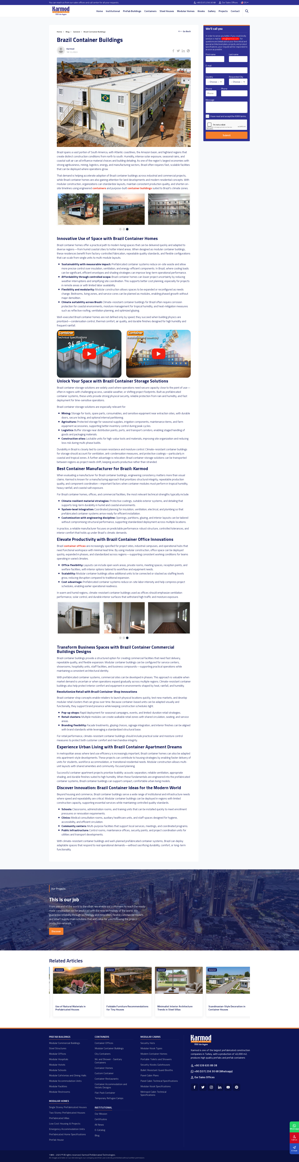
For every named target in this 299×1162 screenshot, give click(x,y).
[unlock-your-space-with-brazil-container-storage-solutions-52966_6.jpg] (124, 617)
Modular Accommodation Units (65, 1081)
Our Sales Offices (230, 2)
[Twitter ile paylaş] (178, 51)
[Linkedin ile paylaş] (183, 51)
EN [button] (245, 2)
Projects (223, 11)
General (55, 969)
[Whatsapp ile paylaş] (188, 51)
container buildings (140, 188)
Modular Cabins (150, 1037)
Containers (150, 11)
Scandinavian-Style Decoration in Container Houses (172, 1008)
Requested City (236, 76)
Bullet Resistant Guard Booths (156, 1070)
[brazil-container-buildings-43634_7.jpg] (124, 209)
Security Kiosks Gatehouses (155, 1064)
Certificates (101, 1119)
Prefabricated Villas (59, 1118)
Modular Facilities (58, 1086)
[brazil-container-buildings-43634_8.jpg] (169, 209)
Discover (56, 931)
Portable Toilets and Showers (156, 1059)
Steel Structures (57, 1048)
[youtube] (228, 1087)
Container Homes (104, 1068)
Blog (97, 1135)
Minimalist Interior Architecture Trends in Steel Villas (120, 1008)
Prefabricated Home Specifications (67, 1134)
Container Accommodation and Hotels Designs (111, 1085)
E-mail (208, 65)
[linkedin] (219, 1087)
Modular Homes (186, 11)
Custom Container (104, 1073)
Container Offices (104, 1043)
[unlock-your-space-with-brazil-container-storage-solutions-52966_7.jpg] (169, 617)
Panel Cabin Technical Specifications (159, 1081)
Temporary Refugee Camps (109, 1098)
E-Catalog (100, 1130)
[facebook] (194, 1087)
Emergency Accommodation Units (67, 1129)
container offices (75, 546)
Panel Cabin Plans (149, 1075)
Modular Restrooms (59, 1092)
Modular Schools (57, 1070)
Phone (209, 88)
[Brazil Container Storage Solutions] (158, 377)
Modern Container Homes (153, 1054)
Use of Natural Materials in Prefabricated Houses (220, 1008)
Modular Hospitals (58, 1059)
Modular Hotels (57, 1064)
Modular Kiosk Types (151, 1048)
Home (99, 11)
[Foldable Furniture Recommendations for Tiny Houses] (73, 980)
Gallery (212, 11)
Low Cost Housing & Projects (64, 1123)
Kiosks (201, 11)
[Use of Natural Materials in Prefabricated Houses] (226, 980)
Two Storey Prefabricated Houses (67, 1112)
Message (210, 99)
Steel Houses (167, 11)
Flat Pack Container (105, 1093)
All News (99, 1124)
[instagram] (211, 1087)
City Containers (103, 1054)
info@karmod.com (230, 38)
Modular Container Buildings (109, 1048)
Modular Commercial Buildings (64, 1043)
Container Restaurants (107, 1079)
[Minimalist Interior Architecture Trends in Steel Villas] (124, 980)
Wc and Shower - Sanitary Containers (108, 1060)
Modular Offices (57, 1054)
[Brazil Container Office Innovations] (89, 377)
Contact (235, 11)
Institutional (113, 11)
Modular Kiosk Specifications (155, 1086)
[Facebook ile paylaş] (173, 51)
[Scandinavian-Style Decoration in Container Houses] (175, 980)
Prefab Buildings (132, 11)
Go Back (187, 31)
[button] (120, 229)
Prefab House (56, 1140)
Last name (233, 54)
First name (211, 54)
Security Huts (147, 1043)
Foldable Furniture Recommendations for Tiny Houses (73, 1008)
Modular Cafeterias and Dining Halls (67, 1075)
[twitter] (203, 1087)
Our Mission (101, 1114)
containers (99, 188)
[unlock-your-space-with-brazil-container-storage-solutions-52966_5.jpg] (78, 617)
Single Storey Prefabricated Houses (68, 1107)
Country (209, 76)
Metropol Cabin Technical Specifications (153, 1093)
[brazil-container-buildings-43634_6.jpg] (78, 209)
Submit (227, 135)
